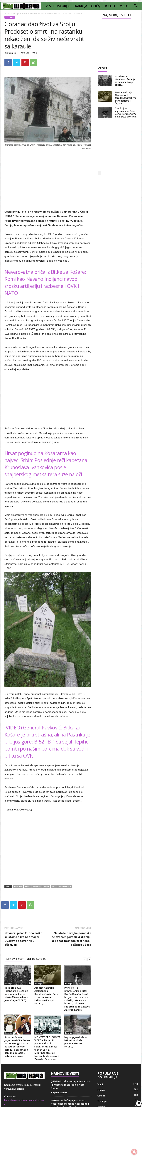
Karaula (36, 886)
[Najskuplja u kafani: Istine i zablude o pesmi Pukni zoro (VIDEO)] (77, 1024)
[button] (135, 6)
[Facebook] (8, 62)
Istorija (16, 13)
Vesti (100, 1084)
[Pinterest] (25, 62)
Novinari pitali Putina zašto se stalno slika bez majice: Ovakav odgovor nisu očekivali (23, 938)
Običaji (101, 1095)
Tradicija (101, 1101)
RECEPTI (110, 6)
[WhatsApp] (33, 62)
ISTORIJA (63, 6)
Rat (53, 886)
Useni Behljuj (65, 886)
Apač (27, 886)
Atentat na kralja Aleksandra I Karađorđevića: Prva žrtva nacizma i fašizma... (125, 98)
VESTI (50, 6)
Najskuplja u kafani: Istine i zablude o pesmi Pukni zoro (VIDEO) (75, 1041)
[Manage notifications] (134, 1152)
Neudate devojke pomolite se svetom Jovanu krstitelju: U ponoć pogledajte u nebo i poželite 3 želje (71, 938)
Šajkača (11, 52)
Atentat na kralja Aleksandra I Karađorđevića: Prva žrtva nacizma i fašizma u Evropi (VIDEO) (46, 995)
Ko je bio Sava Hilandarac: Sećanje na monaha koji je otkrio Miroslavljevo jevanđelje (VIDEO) (16, 994)
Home (6, 13)
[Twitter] (16, 62)
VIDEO (124, 6)
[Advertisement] (48, 179)
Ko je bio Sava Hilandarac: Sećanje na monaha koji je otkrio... (125, 80)
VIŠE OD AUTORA (36, 958)
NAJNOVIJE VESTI (15, 958)
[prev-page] (85, 959)
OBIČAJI (96, 6)
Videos (101, 1106)
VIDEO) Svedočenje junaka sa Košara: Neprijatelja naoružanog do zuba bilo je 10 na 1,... (70, 1104)
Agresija (18, 886)
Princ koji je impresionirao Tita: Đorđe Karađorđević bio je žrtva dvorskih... (126, 112)
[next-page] (89, 959)
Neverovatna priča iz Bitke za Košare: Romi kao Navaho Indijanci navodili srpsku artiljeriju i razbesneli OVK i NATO (45, 282)
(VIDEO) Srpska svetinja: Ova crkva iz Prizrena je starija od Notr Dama (71, 1085)
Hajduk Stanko (59, 1092)
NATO (46, 886)
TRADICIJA (80, 6)
